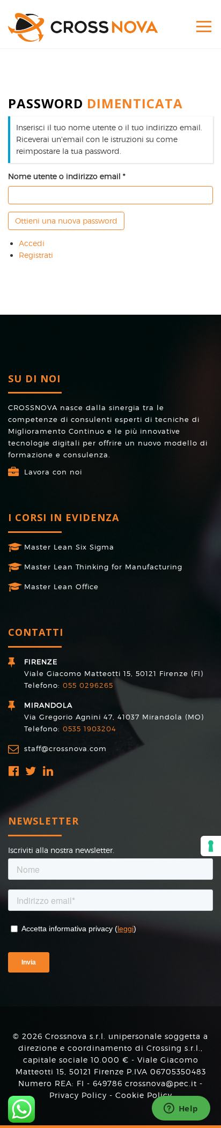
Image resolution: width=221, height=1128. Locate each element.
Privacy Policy (78, 1095)
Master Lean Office (61, 586)
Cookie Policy (143, 1095)
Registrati (36, 254)
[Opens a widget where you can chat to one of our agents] (180, 1109)
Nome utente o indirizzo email (64, 176)
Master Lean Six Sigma (69, 547)
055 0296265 (88, 685)
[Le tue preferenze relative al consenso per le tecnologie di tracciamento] (211, 846)
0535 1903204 (89, 728)
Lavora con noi (53, 471)
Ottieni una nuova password (66, 220)
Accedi (32, 243)
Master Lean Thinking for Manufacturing (103, 566)
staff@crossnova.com (65, 748)
